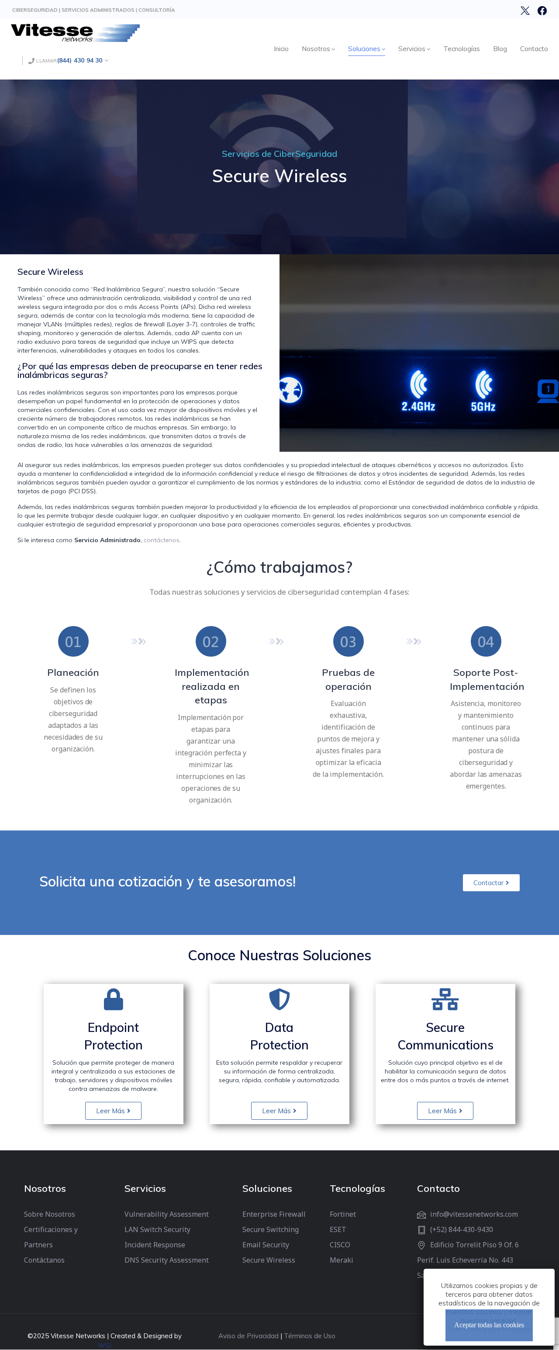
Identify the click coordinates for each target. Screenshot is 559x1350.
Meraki (341, 1260)
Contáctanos (44, 1260)
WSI (104, 1345)
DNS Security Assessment (166, 1260)
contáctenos (161, 540)
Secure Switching (270, 1229)
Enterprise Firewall (274, 1214)
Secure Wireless (268, 1260)
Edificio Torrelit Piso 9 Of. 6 (474, 1245)
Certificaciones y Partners (51, 1237)
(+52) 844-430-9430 (461, 1229)
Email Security (265, 1245)
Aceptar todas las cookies (489, 1325)
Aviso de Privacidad (248, 1336)
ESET (338, 1229)
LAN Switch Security (157, 1229)
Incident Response (154, 1245)
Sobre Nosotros (49, 1214)
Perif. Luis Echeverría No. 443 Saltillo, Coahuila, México (465, 1267)
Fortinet (343, 1214)
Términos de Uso (309, 1336)
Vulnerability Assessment (166, 1214)
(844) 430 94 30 (80, 60)
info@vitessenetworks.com (474, 1214)
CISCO (340, 1245)
